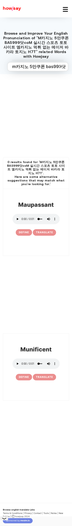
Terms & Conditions (12, 513)
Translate (44, 232)
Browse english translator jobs (19, 509)
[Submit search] (61, 67)
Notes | (55, 513)
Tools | (46, 513)
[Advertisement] (36, 111)
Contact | (38, 513)
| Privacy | (28, 513)
